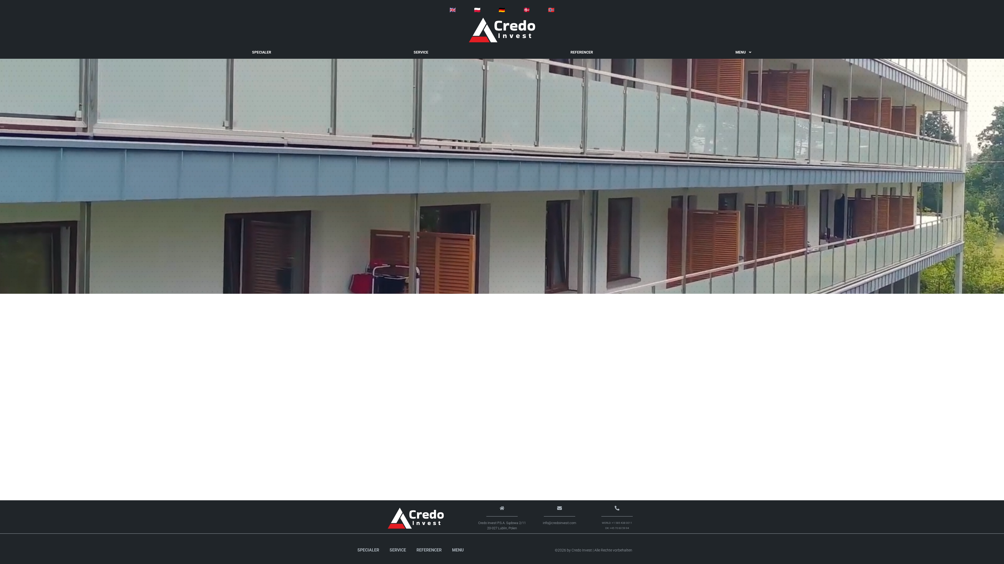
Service (421, 52)
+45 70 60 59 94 (619, 528)
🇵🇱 (477, 10)
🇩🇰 (526, 10)
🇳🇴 (551, 10)
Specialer (261, 52)
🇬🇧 (452, 10)
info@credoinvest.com (559, 523)
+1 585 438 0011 (622, 522)
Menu (740, 52)
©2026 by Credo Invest (573, 550)
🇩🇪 (502, 10)
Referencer (582, 52)
